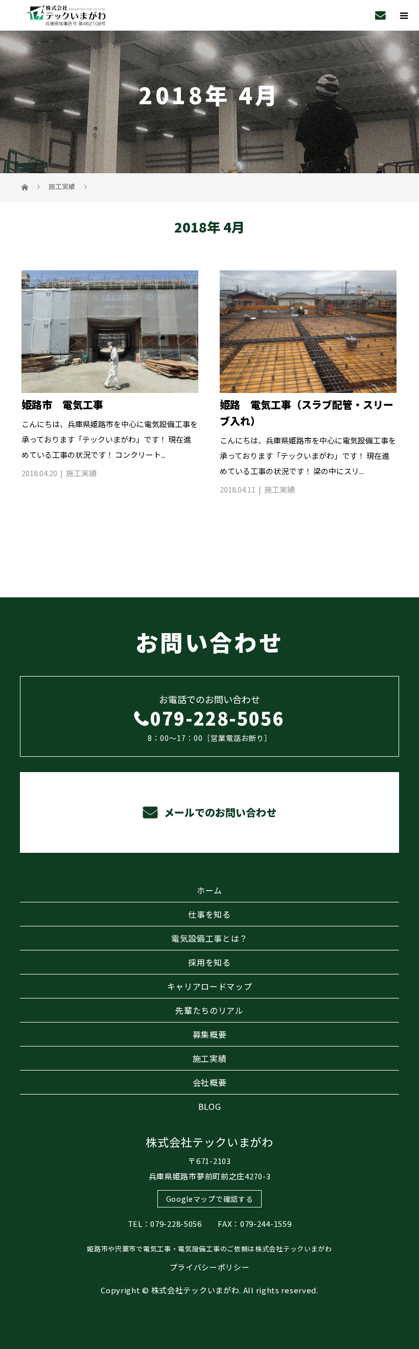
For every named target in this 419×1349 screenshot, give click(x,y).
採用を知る (209, 962)
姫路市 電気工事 (62, 404)
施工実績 (81, 473)
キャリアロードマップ (209, 986)
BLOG (209, 1106)
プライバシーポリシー (210, 1267)
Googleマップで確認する (209, 1199)
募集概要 (210, 1034)
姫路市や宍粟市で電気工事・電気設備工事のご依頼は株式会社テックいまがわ (209, 1248)
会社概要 (210, 1082)
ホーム (209, 890)
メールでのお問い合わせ (218, 812)
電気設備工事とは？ (209, 938)
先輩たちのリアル (209, 1010)
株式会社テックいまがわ (209, 1141)
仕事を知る (209, 914)
